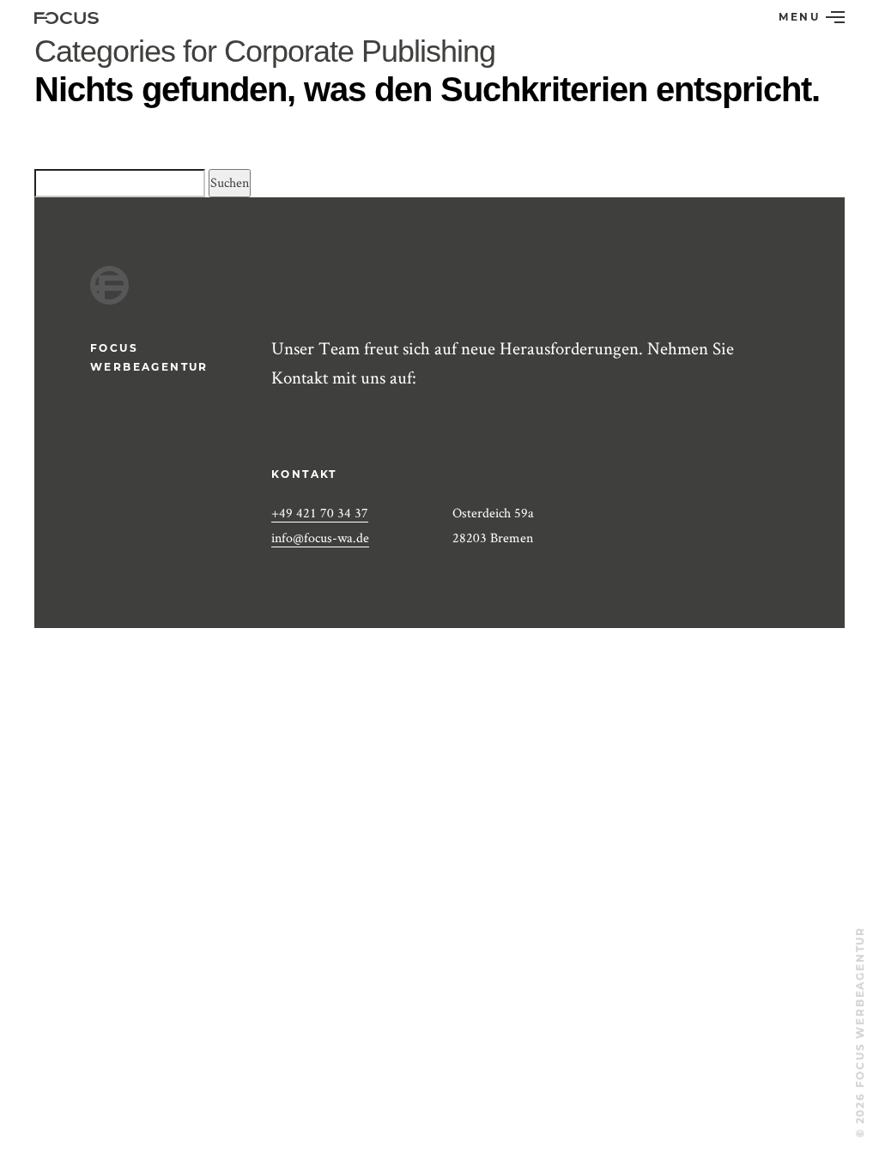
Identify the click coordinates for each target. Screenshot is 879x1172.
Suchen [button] (229, 182)
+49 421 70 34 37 (319, 513)
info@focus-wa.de (320, 538)
